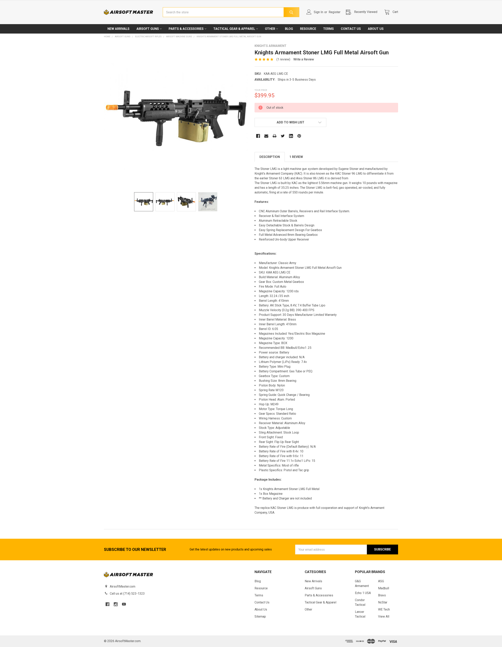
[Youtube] (123, 604)
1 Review (296, 157)
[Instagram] (115, 604)
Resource (308, 29)
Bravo (382, 595)
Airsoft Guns (147, 29)
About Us (376, 29)
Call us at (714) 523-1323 (127, 593)
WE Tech (384, 609)
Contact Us (351, 29)
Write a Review (303, 59)
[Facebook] (258, 135)
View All (383, 616)
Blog (289, 29)
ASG (381, 581)
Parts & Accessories (186, 29)
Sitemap (260, 616)
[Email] (266, 135)
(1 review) (283, 59)
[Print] (274, 135)
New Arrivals (118, 29)
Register (334, 12)
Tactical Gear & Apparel (234, 29)
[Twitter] (282, 135)
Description (269, 157)
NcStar (382, 602)
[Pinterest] (299, 135)
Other (270, 29)
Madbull (383, 588)
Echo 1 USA (363, 593)
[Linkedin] (291, 135)
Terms (328, 29)
